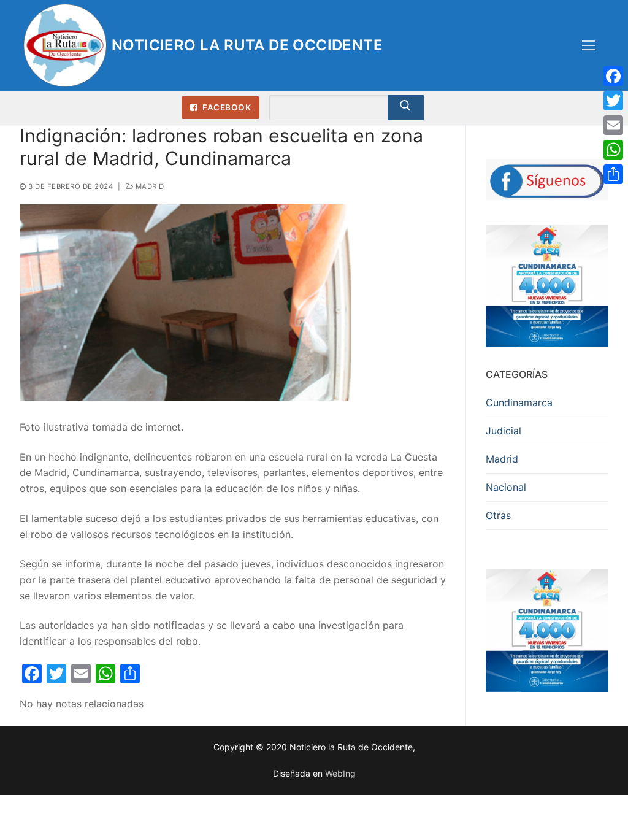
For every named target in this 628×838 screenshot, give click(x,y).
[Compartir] (613, 174)
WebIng (340, 773)
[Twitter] (613, 100)
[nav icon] (588, 45)
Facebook (226, 107)
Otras (498, 515)
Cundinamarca (519, 402)
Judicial (503, 431)
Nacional (506, 487)
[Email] (613, 125)
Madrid (148, 186)
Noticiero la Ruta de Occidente (247, 45)
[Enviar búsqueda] (406, 108)
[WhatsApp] (613, 149)
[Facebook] (613, 76)
